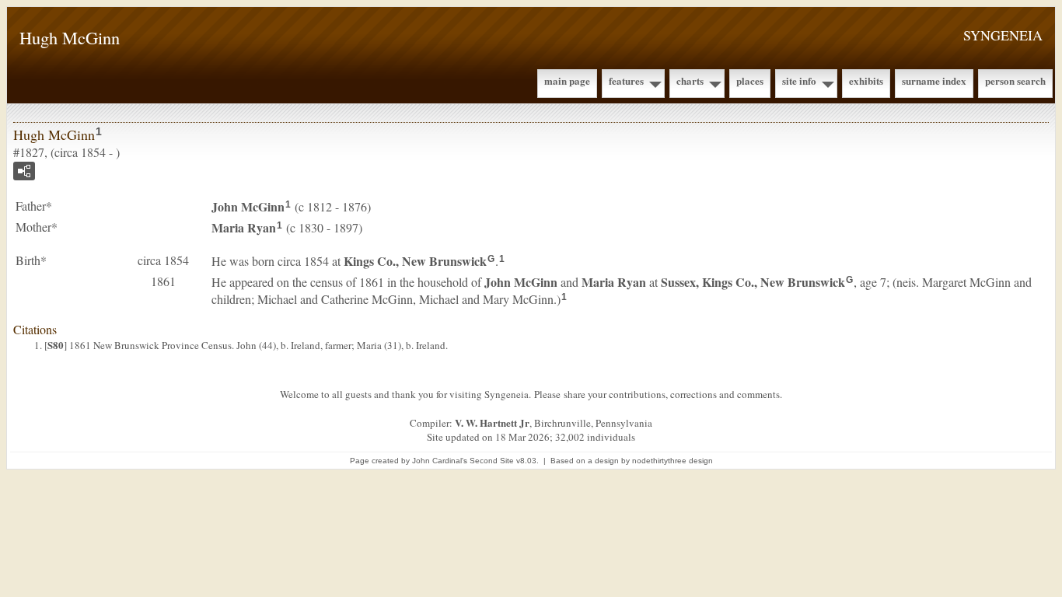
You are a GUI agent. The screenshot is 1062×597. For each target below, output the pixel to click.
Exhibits (866, 80)
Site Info (799, 80)
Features (626, 80)
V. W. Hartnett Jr (492, 422)
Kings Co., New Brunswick (415, 261)
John (248, 206)
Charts (690, 80)
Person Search (1015, 80)
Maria (243, 227)
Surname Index (934, 80)
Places (749, 80)
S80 (55, 344)
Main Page (567, 80)
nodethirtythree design (672, 460)
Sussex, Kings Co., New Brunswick (753, 282)
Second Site (492, 460)
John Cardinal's (439, 460)
